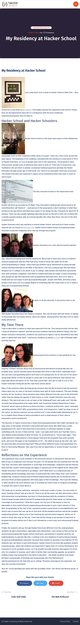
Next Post (71, 592)
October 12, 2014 (33, 33)
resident (27, 109)
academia (36, 28)
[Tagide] (10, 4)
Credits (75, 621)
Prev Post (7, 592)
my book (56, 337)
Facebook (25, 583)
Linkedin (57, 583)
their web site (28, 227)
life (48, 28)
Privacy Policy (65, 621)
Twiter (42, 583)
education (43, 28)
